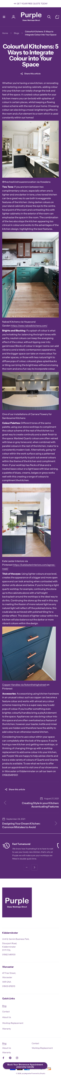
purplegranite (26, 1073)
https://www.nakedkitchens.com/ (29, 325)
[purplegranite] (17, 916)
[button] (4, 17)
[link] (30, 3)
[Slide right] (34, 867)
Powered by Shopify (38, 1073)
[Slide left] (27, 867)
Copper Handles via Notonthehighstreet (24, 684)
